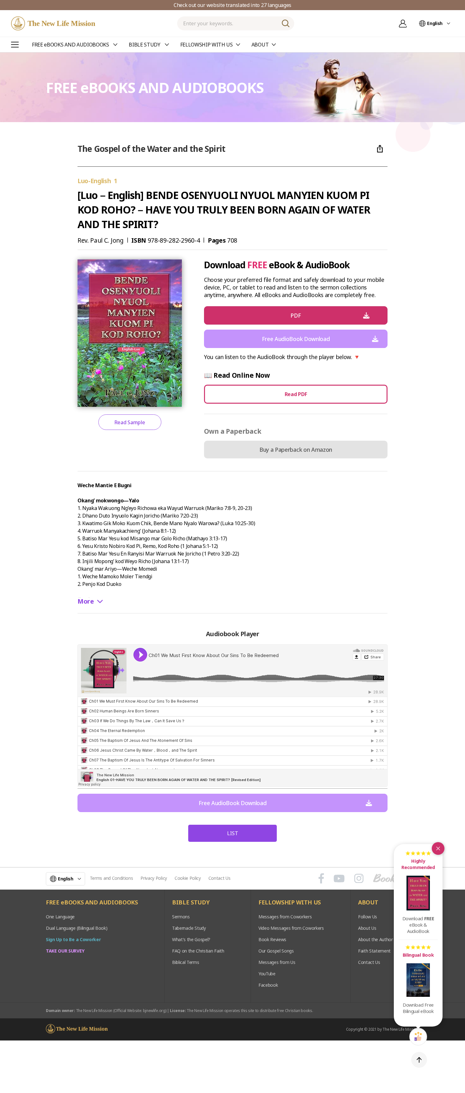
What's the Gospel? (191, 939)
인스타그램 (358, 878)
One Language (60, 917)
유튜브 (339, 878)
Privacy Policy (153, 878)
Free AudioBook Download (296, 339)
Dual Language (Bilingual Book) (76, 928)
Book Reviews (272, 939)
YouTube (267, 974)
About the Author (375, 939)
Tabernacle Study (189, 928)
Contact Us (219, 878)
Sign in (402, 23)
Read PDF (296, 394)
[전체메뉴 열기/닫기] (14, 44)
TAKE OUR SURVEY (65, 951)
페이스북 (321, 878)
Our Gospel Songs (276, 951)
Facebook (268, 985)
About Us (367, 928)
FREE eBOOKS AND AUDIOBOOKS (92, 902)
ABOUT (368, 902)
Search (286, 23)
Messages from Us (276, 962)
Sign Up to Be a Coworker (73, 939)
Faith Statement (374, 951)
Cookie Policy (188, 878)
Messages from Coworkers (285, 917)
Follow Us (367, 917)
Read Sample (130, 422)
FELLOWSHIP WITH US (289, 902)
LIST (232, 833)
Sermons (181, 917)
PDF (295, 315)
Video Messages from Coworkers (291, 928)
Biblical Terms (185, 962)
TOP (419, 1060)
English (435, 23)
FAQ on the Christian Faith (198, 951)
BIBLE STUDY (190, 902)
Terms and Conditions (111, 878)
